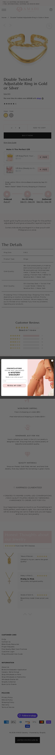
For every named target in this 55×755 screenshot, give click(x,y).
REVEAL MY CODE (14, 385)
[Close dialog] (52, 360)
